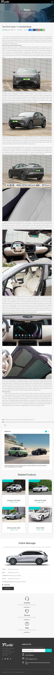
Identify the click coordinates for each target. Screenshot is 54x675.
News (26, 13)
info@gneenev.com (32, 659)
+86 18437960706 (29, 655)
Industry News (31, 13)
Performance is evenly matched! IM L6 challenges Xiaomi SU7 (19, 419)
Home (22, 13)
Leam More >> (27, 607)
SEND (48, 650)
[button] (46, 431)
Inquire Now (7, 584)
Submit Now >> (8, 588)
